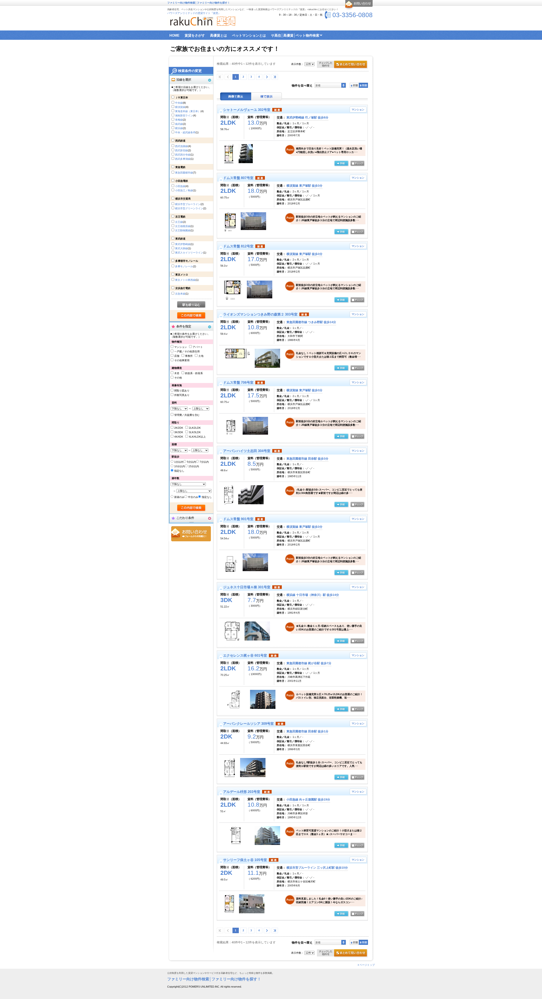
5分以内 (191, 461)
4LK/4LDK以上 (197, 436)
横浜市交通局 (183, 198)
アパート (198, 347)
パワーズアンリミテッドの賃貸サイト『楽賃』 (194, 13)
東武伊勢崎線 (182, 244)
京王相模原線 (182, 226)
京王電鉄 (180, 216)
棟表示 (266, 96)
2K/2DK (178, 427)
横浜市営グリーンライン (189, 208)
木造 (176, 373)
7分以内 (204, 461)
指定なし (179, 470)
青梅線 (179, 119)
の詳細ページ (341, 163)
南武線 (179, 124)
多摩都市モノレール (186, 260)
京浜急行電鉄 (183, 288)
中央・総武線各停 (185, 132)
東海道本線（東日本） (187, 111)
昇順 (354, 85)
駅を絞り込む (191, 304)
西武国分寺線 (182, 154)
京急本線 (180, 293)
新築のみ (179, 497)
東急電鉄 (180, 167)
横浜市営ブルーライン (187, 204)
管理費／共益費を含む (187, 414)
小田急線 (180, 186)
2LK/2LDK (195, 427)
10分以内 (179, 466)
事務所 (189, 355)
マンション (180, 347)
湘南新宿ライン (184, 115)
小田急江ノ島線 (184, 190)
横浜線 (179, 128)
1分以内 (178, 461)
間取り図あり (181, 390)
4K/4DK (178, 436)
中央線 (179, 102)
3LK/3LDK (195, 432)
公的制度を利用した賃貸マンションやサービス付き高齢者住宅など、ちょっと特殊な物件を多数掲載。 (220, 973)
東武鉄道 (180, 238)
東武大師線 (181, 248)
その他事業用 (181, 360)
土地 (200, 355)
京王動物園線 (182, 230)
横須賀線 (180, 107)
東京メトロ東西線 (185, 279)
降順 (363, 85)
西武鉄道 (180, 140)
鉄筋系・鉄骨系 (194, 373)
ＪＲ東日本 (181, 97)
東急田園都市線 (184, 172)
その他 (178, 377)
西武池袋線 (181, 146)
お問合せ (191, 533)
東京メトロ (181, 274)
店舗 (176, 355)
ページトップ (367, 964)
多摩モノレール (184, 266)
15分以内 (193, 466)
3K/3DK (178, 432)
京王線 (179, 221)
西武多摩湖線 (182, 158)
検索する (191, 316)
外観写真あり (181, 395)
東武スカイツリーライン (189, 252)
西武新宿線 (181, 150)
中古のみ (193, 497)
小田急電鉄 (181, 180)
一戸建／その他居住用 (187, 351)
